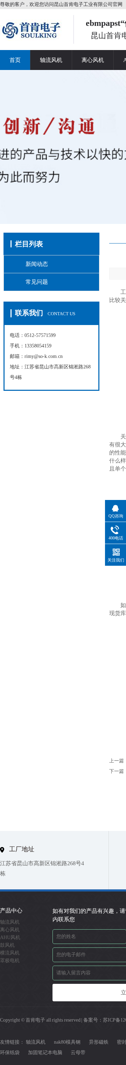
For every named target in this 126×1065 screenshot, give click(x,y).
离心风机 (93, 60)
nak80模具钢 (67, 1042)
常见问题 (37, 282)
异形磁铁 (98, 1042)
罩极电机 (10, 960)
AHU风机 (10, 937)
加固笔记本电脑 (45, 1052)
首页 (15, 60)
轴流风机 (51, 60)
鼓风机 (7, 945)
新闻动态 (37, 264)
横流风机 (10, 952)
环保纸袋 (10, 1052)
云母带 (78, 1052)
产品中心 (11, 911)
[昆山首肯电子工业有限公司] (31, 38)
